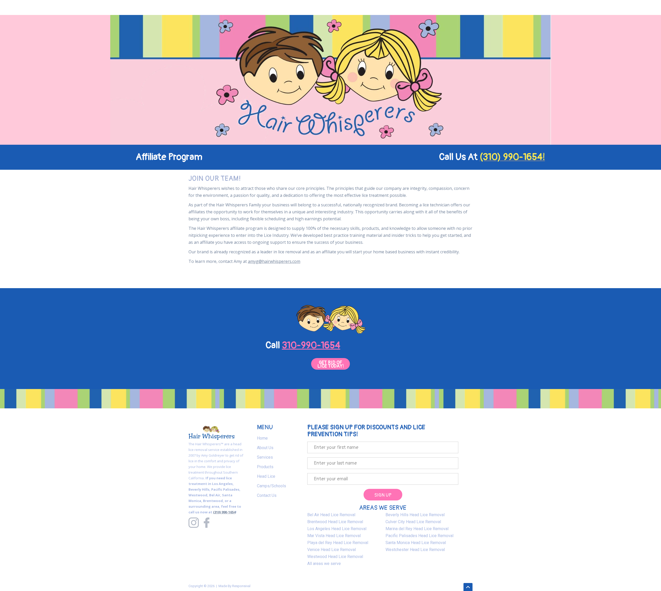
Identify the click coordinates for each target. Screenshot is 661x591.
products (265, 466)
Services (265, 457)
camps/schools (271, 485)
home (262, 438)
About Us (265, 447)
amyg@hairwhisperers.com (274, 261)
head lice (266, 476)
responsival (241, 586)
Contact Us (267, 495)
